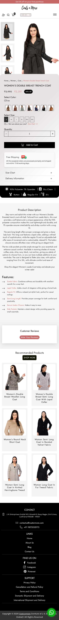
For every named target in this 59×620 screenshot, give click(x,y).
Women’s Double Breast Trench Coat (36, 80)
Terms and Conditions (29, 591)
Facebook (31, 562)
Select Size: (9, 115)
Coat (19, 80)
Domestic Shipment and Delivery (29, 595)
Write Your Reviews (29, 337)
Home (6, 80)
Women (13, 80)
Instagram (31, 567)
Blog (29, 547)
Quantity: (8, 129)
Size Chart (31, 124)
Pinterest (31, 571)
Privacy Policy (30, 582)
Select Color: (10, 99)
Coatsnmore (25, 613)
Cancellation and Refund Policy (29, 586)
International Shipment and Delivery (29, 600)
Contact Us (29, 551)
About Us (30, 542)
